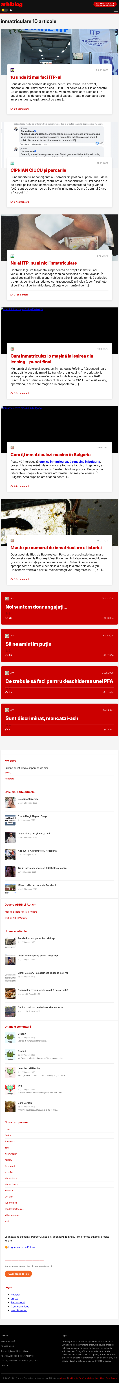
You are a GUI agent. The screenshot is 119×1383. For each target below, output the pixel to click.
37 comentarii (21, 201)
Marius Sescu (11, 1184)
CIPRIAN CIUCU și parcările (38, 170)
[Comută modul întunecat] (5, 10)
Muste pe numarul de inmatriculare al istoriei (56, 547)
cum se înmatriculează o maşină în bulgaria (69, 461)
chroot (63, 1378)
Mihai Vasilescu (12, 1215)
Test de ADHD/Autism (16, 918)
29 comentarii (21, 108)
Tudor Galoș (11, 1202)
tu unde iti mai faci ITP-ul (36, 77)
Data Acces (111, 1378)
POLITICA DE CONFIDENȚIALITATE (17, 1356)
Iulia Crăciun (11, 1153)
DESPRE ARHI (7, 1346)
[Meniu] (116, 10)
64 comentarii (21, 486)
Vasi (7, 1221)
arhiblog (11, 4)
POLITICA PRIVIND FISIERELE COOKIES (19, 1360)
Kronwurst (10, 1166)
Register (15, 1294)
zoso (7, 1129)
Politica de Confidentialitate (81, 1378)
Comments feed (20, 1306)
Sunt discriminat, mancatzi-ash (41, 718)
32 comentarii (21, 393)
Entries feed (18, 1302)
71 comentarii (21, 294)
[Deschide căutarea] (11, 10)
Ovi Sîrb (9, 1196)
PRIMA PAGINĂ (8, 1341)
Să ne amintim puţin (28, 644)
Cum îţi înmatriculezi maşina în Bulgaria (51, 454)
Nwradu (9, 1190)
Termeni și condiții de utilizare (15, 1351)
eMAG (8, 772)
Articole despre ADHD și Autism (21, 911)
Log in (14, 1298)
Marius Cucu (11, 1178)
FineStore (9, 778)
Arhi (12, 598)
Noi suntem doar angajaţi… (36, 607)
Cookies (100, 1378)
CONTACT (6, 1365)
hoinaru (8, 1159)
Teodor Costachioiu (14, 1209)
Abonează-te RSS (19, 1273)
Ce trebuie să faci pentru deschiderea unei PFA (59, 681)
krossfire (9, 1172)
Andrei (8, 1135)
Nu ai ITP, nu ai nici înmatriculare (44, 263)
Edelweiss (10, 1141)
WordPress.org (19, 1310)
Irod (7, 1147)
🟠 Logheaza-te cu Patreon (20, 1247)
